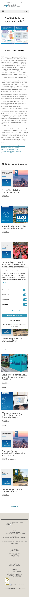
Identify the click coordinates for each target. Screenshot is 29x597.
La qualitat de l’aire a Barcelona (9, 149)
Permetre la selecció (14, 320)
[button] (3, 11)
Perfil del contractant (14, 551)
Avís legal (15, 554)
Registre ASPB (15, 549)
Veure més (14, 506)
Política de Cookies (8, 283)
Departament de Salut (14, 564)
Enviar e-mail (14, 543)
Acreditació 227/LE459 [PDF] (15, 576)
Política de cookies (15, 555)
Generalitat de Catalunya (14, 565)
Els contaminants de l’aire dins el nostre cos (13, 146)
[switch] (25, 294)
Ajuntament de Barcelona (14, 563)
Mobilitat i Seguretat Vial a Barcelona (11, 151)
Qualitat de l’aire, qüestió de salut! (10, 147)
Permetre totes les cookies (14, 315)
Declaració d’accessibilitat (14, 556)
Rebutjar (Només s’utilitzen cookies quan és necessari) (14, 325)
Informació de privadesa (14, 553)
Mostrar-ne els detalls (18, 310)
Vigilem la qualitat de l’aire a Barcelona (11, 153)
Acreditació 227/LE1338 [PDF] (15, 575)
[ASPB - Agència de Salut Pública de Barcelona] (14, 524)
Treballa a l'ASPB (15, 550)
